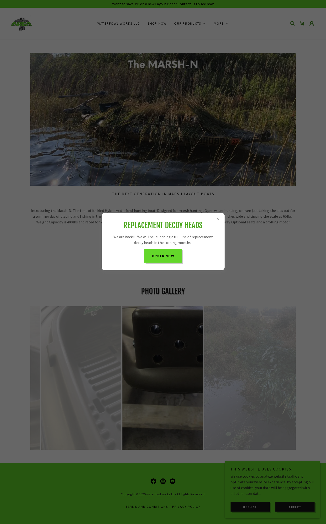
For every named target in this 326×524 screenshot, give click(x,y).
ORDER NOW (163, 256)
